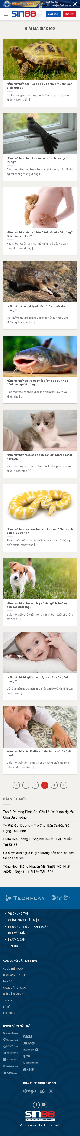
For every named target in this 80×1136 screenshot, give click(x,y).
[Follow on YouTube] (44, 1105)
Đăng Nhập (53, 14)
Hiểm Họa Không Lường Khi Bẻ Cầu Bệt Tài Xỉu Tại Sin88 (37, 842)
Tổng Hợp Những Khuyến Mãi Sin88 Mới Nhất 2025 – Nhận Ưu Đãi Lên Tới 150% (36, 869)
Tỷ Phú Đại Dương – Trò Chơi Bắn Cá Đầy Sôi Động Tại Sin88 (36, 828)
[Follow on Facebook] (36, 1105)
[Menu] (5, 14)
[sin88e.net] (27, 14)
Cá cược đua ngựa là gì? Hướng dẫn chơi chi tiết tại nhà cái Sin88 (38, 855)
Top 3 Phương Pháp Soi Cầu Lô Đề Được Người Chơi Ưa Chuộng (38, 814)
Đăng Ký (69, 14)
